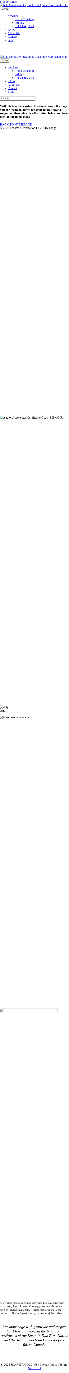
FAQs (11, 29)
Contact (12, 36)
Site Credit (34, 1368)
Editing (19, 22)
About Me (14, 33)
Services (13, 15)
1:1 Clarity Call (24, 26)
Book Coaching (24, 19)
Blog (11, 40)
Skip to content (9, 1)
